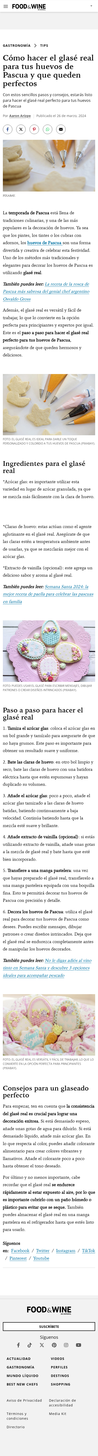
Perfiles (59, 1367)
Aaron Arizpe (20, 115)
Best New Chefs (22, 1384)
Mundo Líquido (23, 1375)
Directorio (16, 1427)
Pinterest (18, 1258)
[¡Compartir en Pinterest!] (34, 129)
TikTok (88, 1250)
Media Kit (57, 1413)
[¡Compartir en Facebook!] (7, 129)
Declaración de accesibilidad (62, 1402)
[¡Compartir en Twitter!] (21, 129)
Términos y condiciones (17, 1416)
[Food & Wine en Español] (29, 6)
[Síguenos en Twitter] (41, 1345)
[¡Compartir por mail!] (61, 129)
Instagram (65, 1250)
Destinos (60, 1375)
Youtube (41, 1258)
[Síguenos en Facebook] (18, 1345)
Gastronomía (17, 45)
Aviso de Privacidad (24, 1400)
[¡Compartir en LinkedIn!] (47, 129)
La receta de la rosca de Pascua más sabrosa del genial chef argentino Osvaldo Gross (46, 291)
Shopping (60, 1384)
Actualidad (19, 1358)
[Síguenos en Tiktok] (30, 1345)
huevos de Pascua (45, 242)
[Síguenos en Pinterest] (54, 1345)
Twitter (42, 1250)
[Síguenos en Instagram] (66, 1345)
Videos (57, 1358)
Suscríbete (49, 1326)
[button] (6, 6)
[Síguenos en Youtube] (78, 1345)
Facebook (20, 1250)
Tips (44, 45)
